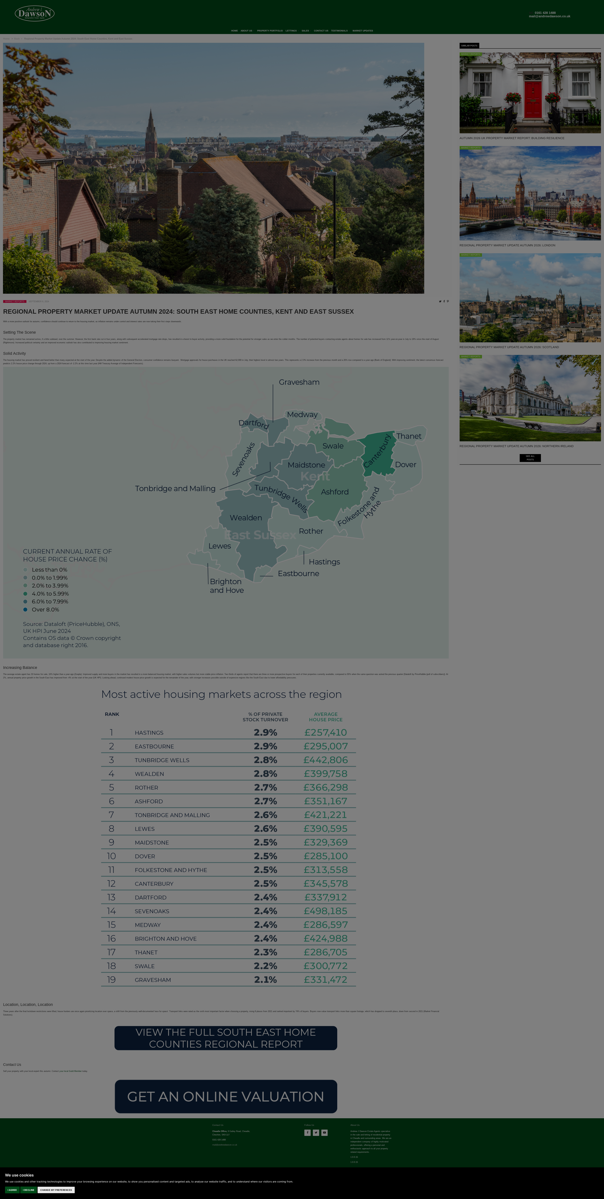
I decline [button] (28, 1190)
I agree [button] (12, 1190)
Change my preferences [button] (56, 1190)
